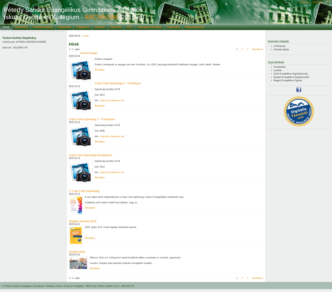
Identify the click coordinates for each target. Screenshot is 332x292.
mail (328, 2)
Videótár (99, 27)
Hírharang (304, 2)
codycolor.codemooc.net (112, 100)
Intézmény (21, 27)
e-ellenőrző (317, 2)
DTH (129, 27)
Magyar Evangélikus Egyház (288, 80)
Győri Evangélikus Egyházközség (290, 73)
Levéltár (278, 70)
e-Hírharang (279, 46)
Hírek (6, 27)
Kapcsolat (173, 27)
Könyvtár (116, 27)
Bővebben (100, 70)
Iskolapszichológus (149, 27)
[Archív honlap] (81, 70)
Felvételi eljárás (43, 27)
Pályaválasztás (195, 27)
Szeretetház (280, 67)
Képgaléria (83, 27)
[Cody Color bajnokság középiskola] (81, 172)
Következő (257, 49)
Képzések (64, 27)
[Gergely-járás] (78, 263)
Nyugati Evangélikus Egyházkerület (291, 77)
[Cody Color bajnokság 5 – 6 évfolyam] (81, 100)
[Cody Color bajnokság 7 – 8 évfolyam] (81, 136)
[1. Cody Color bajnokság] (76, 205)
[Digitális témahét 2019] (76, 235)
